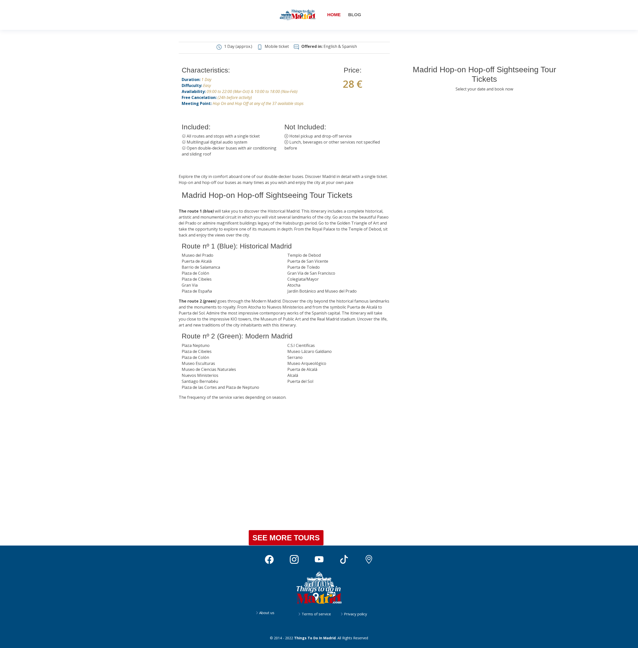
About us (266, 613)
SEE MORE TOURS (286, 538)
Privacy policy (355, 614)
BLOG (354, 14)
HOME (334, 14)
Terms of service (316, 614)
